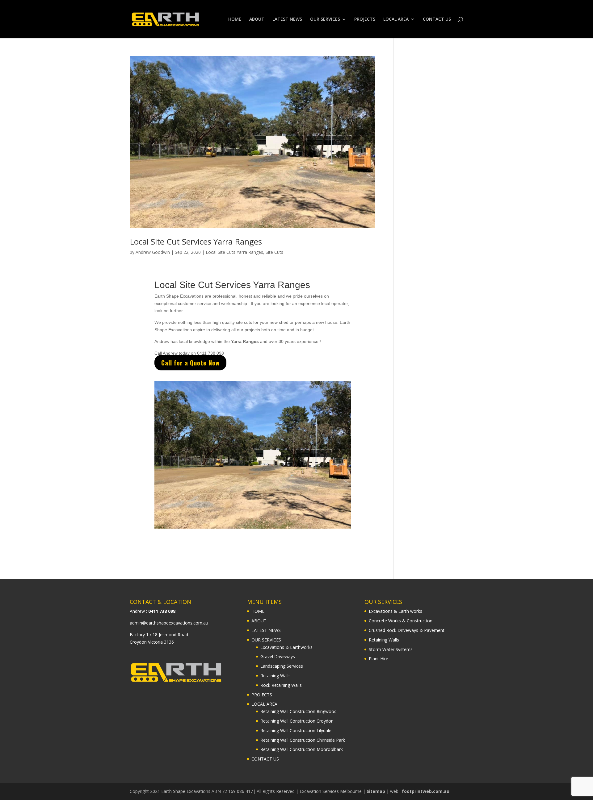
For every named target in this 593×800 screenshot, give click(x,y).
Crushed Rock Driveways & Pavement (406, 630)
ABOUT (256, 19)
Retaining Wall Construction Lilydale (295, 730)
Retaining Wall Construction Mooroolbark (301, 749)
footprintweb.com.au (425, 791)
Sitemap (376, 791)
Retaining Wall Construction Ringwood (298, 711)
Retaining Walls (275, 675)
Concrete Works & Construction (400, 621)
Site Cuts (274, 252)
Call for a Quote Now (190, 362)
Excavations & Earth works (395, 611)
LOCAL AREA (396, 19)
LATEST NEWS (287, 19)
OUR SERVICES (325, 19)
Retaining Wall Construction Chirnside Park (302, 740)
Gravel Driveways (277, 656)
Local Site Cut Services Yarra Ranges (196, 241)
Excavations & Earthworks (286, 647)
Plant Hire (378, 659)
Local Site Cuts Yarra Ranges (234, 252)
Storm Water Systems (391, 649)
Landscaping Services (281, 666)
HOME (234, 19)
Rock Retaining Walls (281, 685)
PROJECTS (364, 19)
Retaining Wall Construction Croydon (297, 721)
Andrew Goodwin (153, 252)
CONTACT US (437, 19)
